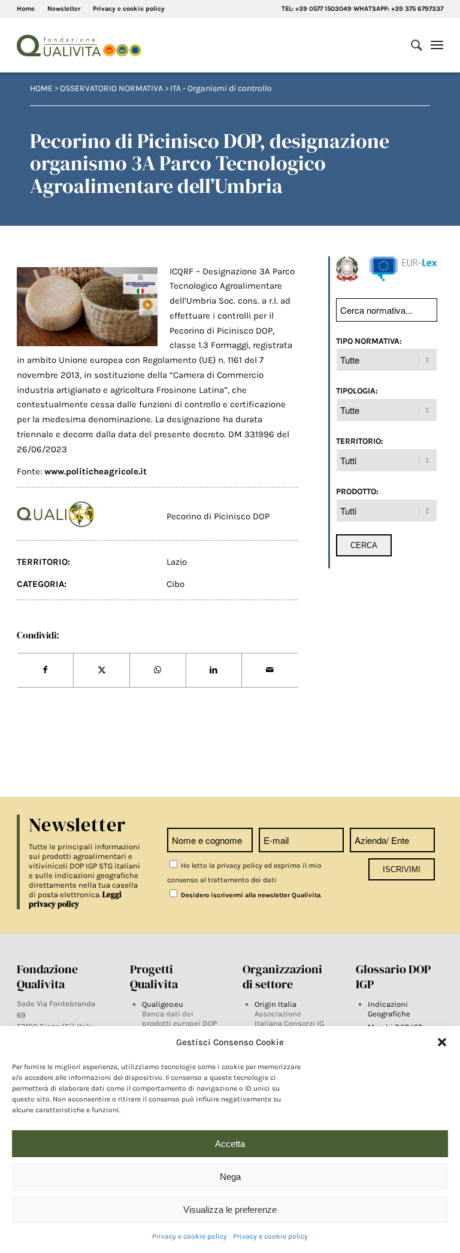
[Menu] (437, 45)
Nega (230, 1177)
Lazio (177, 561)
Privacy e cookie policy (189, 1236)
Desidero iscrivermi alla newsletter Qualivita (249, 895)
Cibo (175, 584)
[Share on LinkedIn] (214, 670)
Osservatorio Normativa (111, 88)
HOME (41, 88)
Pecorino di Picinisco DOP (218, 516)
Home (26, 9)
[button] (442, 1042)
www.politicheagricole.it (95, 471)
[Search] (410, 45)
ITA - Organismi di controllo (221, 88)
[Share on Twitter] (101, 670)
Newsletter (63, 9)
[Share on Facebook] (45, 670)
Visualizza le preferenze (230, 1209)
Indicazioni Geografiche (389, 1009)
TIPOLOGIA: (357, 390)
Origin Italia (275, 1004)
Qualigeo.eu (162, 1004)
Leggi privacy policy (75, 899)
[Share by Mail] (270, 670)
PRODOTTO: (357, 491)
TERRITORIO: (359, 441)
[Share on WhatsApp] (158, 670)
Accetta (230, 1144)
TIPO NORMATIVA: (369, 341)
